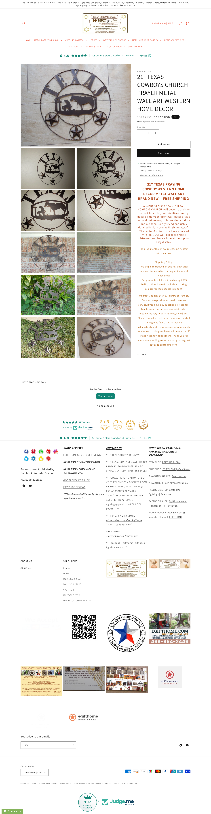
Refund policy (65, 783)
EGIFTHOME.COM (33, 783)
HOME (66, 573)
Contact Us (13, 811)
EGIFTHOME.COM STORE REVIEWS (82, 455)
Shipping (141, 121)
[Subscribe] (72, 745)
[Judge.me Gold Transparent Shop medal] (117, 425)
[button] (24, 23)
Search (66, 567)
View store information (151, 175)
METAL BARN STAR (72, 578)
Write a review (105, 396)
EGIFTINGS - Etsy (171, 462)
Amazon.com (179, 476)
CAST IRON (68, 589)
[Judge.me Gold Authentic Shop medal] (105, 425)
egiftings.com (123, 524)
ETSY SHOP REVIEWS (74, 487)
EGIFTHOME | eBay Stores (176, 469)
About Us (26, 561)
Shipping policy (110, 783)
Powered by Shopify (49, 783)
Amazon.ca (181, 483)
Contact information (128, 783)
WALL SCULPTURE (72, 584)
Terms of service (94, 783)
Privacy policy (79, 783)
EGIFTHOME (175, 517)
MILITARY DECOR (71, 595)
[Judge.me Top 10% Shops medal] (143, 425)
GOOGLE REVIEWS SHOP (76, 480)
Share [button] (143, 354)
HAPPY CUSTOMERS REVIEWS (77, 600)
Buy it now (164, 153)
